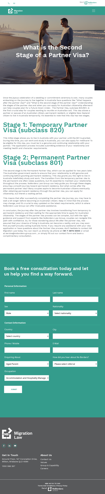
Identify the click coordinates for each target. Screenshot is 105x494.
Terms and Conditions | (47, 486)
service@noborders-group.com (21, 233)
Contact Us (45, 459)
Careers (44, 468)
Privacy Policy (61, 486)
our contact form (63, 233)
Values (43, 462)
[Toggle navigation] (93, 10)
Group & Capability (49, 465)
